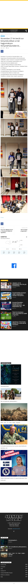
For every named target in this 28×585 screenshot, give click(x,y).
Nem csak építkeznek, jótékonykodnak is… (9, 401)
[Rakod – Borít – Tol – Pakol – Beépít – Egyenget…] (14, 412)
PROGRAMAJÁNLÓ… (5, 386)
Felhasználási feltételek (14, 525)
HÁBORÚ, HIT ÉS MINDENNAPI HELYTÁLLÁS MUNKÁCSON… (19, 284)
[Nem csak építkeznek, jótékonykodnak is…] (11, 394)
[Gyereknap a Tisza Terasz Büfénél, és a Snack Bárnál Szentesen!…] (6, 325)
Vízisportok (3, 566)
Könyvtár (6, 33)
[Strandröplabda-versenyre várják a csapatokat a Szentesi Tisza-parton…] (6, 296)
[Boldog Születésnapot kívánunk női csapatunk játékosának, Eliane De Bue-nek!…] (14, 463)
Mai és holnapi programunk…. (24, 230)
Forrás (2, 217)
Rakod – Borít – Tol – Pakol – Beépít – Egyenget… (11, 422)
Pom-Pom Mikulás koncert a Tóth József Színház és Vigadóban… (7, 231)
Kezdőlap (2, 33)
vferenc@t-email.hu (16, 528)
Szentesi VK (3, 570)
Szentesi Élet (3, 564)
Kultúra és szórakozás (5, 574)
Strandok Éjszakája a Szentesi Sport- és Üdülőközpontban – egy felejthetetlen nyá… (18, 304)
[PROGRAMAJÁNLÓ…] (11, 374)
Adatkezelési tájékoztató (14, 524)
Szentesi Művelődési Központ (6, 572)
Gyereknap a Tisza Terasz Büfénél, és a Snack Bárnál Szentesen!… (19, 323)
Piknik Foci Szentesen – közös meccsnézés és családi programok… (19, 313)
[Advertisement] (14, 14)
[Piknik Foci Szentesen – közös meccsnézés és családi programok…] (6, 315)
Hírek (2, 568)
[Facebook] (2, 51)
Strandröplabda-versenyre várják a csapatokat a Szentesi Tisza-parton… (19, 294)
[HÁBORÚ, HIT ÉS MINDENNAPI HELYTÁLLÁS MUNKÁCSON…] (6, 286)
